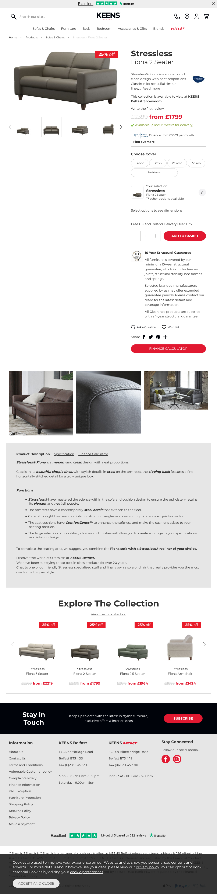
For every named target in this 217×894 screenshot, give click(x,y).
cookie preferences (86, 872)
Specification (64, 454)
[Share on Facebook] (143, 337)
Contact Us (17, 758)
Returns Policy (20, 811)
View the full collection (108, 614)
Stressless (37, 671)
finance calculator (168, 349)
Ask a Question (146, 327)
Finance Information (24, 785)
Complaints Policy (22, 778)
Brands (158, 29)
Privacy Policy (19, 817)
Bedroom (104, 29)
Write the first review (147, 109)
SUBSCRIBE (183, 718)
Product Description (33, 454)
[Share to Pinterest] (158, 337)
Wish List (173, 327)
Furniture (68, 29)
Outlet (177, 28)
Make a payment (22, 824)
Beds (86, 29)
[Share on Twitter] (151, 337)
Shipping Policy (21, 804)
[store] (187, 16)
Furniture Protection (25, 798)
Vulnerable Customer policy (30, 771)
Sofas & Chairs (44, 29)
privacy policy (147, 867)
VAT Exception (20, 791)
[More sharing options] (165, 337)
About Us (16, 752)
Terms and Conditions (26, 765)
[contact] (177, 16)
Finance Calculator (93, 454)
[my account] (196, 16)
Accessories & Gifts (132, 29)
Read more (151, 88)
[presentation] (10, 127)
